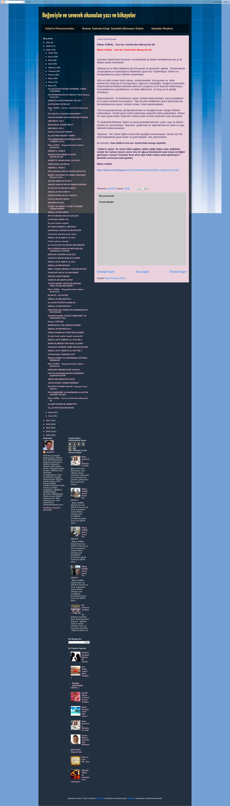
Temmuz (52, 71)
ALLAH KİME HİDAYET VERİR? (61, 136)
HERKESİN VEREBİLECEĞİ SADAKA (64, 370)
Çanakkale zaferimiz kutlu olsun (62, 234)
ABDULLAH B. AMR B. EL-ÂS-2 (61, 238)
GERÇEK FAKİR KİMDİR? (59, 276)
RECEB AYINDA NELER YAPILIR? (62, 195)
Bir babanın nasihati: (85, 608)
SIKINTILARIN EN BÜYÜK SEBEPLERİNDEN (67, 184)
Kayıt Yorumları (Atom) (115, 278)
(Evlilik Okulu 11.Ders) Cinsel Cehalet (85, 697)
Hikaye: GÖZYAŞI (55, 322)
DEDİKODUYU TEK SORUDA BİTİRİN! (64, 325)
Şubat (51, 412)
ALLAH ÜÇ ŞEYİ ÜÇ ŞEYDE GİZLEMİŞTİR (66, 245)
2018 (48, 50)
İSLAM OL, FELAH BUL (58, 295)
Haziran (52, 75)
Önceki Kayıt (178, 271)
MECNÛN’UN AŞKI (56, 203)
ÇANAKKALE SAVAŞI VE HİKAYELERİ (64, 230)
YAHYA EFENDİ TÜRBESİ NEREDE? (63, 383)
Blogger (131, 798)
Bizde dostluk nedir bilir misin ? (85, 711)
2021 (48, 42)
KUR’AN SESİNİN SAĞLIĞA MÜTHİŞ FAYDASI (68, 117)
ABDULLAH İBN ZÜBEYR (59, 192)
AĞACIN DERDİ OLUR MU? (60, 181)
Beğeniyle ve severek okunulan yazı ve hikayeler (89, 15)
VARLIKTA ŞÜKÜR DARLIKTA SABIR (64, 258)
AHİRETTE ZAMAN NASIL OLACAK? (64, 160)
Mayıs (51, 78)
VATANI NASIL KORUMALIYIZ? (61, 354)
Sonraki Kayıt (105, 271)
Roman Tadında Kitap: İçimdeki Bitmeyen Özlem (112, 28)
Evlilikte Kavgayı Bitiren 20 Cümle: (85, 657)
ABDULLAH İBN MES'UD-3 (59, 299)
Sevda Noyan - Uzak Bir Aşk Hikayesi (85, 740)
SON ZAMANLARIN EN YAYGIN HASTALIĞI (67, 171)
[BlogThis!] (140, 188)
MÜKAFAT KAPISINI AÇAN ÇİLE (62, 254)
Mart (50, 86)
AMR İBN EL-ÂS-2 (56, 121)
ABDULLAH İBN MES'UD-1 (59, 329)
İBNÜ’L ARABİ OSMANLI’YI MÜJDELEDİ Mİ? (67, 269)
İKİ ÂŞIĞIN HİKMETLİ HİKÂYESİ (62, 227)
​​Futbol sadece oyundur (58, 241)
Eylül (50, 64)
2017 (48, 420)
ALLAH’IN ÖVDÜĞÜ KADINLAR (61, 302)
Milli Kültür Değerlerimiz (76, 751)
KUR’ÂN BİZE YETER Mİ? (59, 104)
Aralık (51, 53)
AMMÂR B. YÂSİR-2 (56, 151)
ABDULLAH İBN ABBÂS (58, 212)
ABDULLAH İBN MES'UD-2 (59, 306)
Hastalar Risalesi (162, 28)
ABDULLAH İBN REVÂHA (59, 265)
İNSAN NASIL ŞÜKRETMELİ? (60, 125)
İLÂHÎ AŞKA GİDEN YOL (58, 219)
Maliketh (100, 798)
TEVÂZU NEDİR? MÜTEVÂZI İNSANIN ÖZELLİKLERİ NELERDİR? (64, 284)
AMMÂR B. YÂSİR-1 (56, 168)
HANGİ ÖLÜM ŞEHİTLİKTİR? (60, 280)
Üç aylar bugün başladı (58, 223)
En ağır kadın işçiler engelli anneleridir (65, 336)
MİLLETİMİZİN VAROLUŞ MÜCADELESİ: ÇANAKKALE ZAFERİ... (65, 250)
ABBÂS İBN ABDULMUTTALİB (61, 379)
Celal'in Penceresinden (59, 28)
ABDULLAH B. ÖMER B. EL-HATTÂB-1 (65, 351)
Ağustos (52, 67)
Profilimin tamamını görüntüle (52, 509)
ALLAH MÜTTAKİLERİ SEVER (61, 408)
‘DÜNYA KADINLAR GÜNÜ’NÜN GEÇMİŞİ (66, 332)
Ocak (51, 416)
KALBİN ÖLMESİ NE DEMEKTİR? (62, 404)
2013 (48, 435)
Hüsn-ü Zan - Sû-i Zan (85, 759)
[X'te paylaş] (142, 188)
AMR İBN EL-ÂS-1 (56, 128)
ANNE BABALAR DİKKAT (59, 164)
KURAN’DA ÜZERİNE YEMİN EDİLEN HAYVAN (68, 347)
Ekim (50, 60)
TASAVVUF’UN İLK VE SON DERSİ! (63, 273)
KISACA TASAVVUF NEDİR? (60, 132)
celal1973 (50, 452)
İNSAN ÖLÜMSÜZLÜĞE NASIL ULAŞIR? (65, 343)
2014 (48, 431)
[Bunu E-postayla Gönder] (137, 188)
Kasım (51, 57)
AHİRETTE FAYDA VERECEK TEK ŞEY (64, 101)
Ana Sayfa (142, 271)
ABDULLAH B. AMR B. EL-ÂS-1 (61, 262)
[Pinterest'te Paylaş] (148, 188)
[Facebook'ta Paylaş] (145, 188)
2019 (48, 46)
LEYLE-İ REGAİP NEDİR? (59, 199)
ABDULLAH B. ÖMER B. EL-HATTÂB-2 (65, 340)
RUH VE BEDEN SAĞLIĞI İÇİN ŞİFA (63, 216)
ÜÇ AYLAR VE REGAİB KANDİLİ (62, 188)
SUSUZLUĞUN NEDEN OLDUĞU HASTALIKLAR (62, 155)
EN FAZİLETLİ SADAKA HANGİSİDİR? (64, 114)
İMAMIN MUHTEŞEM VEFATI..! (77, 685)
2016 (48, 424)
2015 (48, 428)
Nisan (51, 82)
